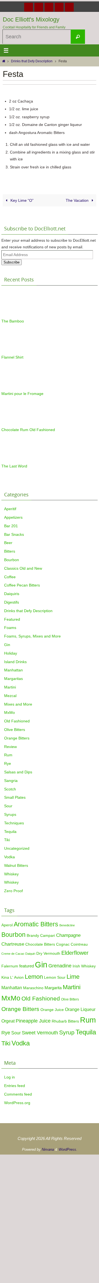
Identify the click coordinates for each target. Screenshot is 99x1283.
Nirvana (48, 1149)
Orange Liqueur (80, 1009)
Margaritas (13, 678)
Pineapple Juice (33, 1021)
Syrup (67, 1032)
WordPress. (68, 1149)
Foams (10, 627)
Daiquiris (11, 593)
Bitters (9, 551)
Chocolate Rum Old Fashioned (28, 429)
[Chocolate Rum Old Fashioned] (15, 423)
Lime (73, 976)
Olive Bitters (14, 729)
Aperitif (10, 509)
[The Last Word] (15, 459)
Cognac (63, 944)
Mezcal (10, 695)
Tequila (10, 831)
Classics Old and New (23, 568)
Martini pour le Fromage (22, 393)
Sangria (11, 780)
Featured (12, 619)
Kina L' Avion (12, 977)
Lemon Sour (54, 977)
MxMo (9, 712)
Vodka (9, 857)
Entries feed (14, 1085)
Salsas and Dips (18, 772)
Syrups (10, 814)
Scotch (10, 789)
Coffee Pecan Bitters (22, 585)
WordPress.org (17, 1103)
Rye (7, 763)
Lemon (34, 976)
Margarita (53, 987)
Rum (8, 755)
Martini (10, 687)
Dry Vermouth (48, 953)
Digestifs (11, 602)
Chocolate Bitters (40, 944)
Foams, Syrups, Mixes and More (32, 636)
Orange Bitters (16, 738)
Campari (47, 935)
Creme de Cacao (12, 953)
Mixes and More (18, 704)
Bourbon (11, 560)
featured (26, 966)
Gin (7, 644)
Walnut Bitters (16, 865)
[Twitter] (38, 7)
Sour (8, 806)
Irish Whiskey (84, 966)
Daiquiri (30, 953)
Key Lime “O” (21, 200)
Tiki (7, 840)
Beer (8, 542)
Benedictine (67, 925)
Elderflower (75, 953)
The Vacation (78, 200)
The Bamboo (12, 321)
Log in (9, 1077)
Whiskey (11, 874)
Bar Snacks (14, 534)
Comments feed (18, 1094)
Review (10, 746)
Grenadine (60, 966)
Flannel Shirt (12, 357)
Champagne (68, 935)
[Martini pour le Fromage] (15, 387)
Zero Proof (13, 891)
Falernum (9, 966)
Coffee (10, 577)
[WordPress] (59, 7)
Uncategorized (16, 848)
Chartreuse (12, 944)
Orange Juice (52, 1009)
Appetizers (13, 517)
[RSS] (69, 7)
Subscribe (12, 262)
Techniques (14, 823)
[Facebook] (28, 7)
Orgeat (8, 1020)
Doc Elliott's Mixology (31, 19)
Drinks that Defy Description (32, 61)
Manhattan (13, 670)
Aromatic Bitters (36, 924)
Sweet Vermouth (40, 1032)
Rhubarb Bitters (65, 1021)
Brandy (33, 936)
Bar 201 (11, 526)
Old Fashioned (17, 721)
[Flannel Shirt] (15, 350)
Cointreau (79, 944)
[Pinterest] (49, 7)
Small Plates (15, 797)
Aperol (7, 925)
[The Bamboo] (15, 314)
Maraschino (33, 988)
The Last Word (14, 466)
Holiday (10, 653)
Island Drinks (15, 662)
